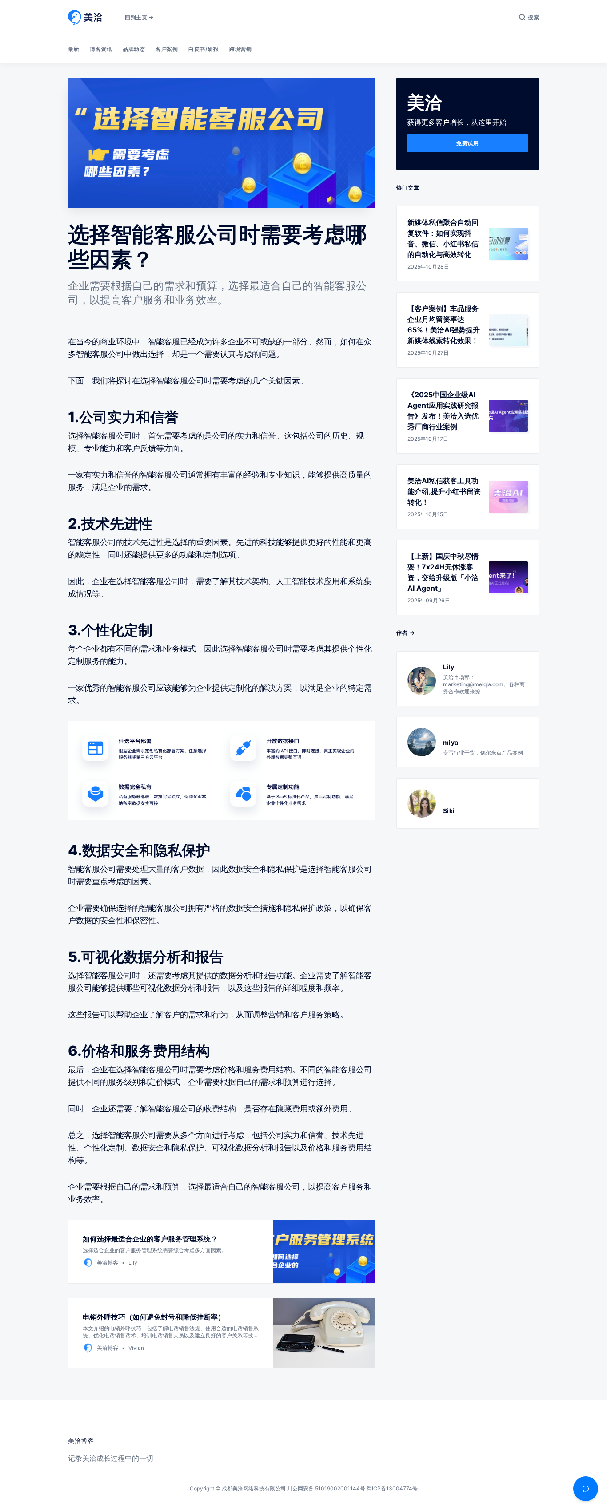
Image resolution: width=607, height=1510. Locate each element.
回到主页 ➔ (139, 17)
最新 (73, 49)
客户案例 (167, 49)
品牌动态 (134, 49)
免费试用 (467, 143)
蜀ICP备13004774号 (392, 1488)
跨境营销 (240, 49)
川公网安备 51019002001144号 (326, 1488)
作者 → (405, 632)
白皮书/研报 (203, 49)
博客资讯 (101, 49)
